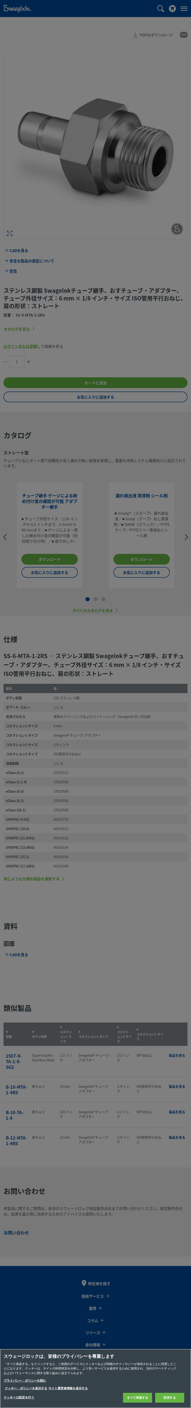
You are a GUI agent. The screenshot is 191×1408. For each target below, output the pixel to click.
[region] (95, 1378)
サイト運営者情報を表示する (68, 1388)
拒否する (170, 1397)
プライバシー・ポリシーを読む (25, 1380)
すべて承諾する (137, 1397)
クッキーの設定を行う (19, 1397)
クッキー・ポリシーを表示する (26, 1388)
